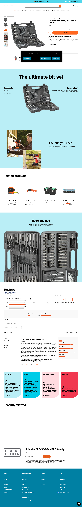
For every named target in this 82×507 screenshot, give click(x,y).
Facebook (43, 484)
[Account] (75, 6)
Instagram (43, 479)
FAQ (23, 484)
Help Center (24, 479)
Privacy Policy (63, 487)
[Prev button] (33, 1)
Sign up (46, 456)
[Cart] (77, 6)
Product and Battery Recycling (28, 492)
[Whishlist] (73, 6)
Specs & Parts (51, 51)
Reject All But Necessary (45, 58)
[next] (6, 46)
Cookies (61, 489)
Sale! (15, 10)
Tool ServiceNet (46, 395)
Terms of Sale (63, 484)
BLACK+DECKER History (9, 489)
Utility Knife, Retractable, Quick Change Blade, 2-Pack (31, 201)
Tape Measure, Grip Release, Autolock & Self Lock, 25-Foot (13, 201)
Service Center (25, 489)
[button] (6, 20)
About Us (5, 479)
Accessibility (62, 479)
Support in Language (27, 500)
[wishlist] (50, 32)
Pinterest (43, 482)
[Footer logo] (12, 452)
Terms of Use (62, 482)
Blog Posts (6, 492)
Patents (5, 482)
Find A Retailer (25, 497)
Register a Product (26, 487)
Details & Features (52, 47)
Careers (5, 487)
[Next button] (48, 1)
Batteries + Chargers (65, 10)
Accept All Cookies (56, 58)
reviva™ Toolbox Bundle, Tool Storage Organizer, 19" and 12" (50, 202)
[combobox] (43, 6)
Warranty (24, 495)
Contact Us (7, 395)
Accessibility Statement (74, 1)
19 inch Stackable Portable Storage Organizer (68, 201)
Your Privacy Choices (64, 492)
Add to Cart (65, 32)
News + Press (7, 484)
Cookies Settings (27, 58)
